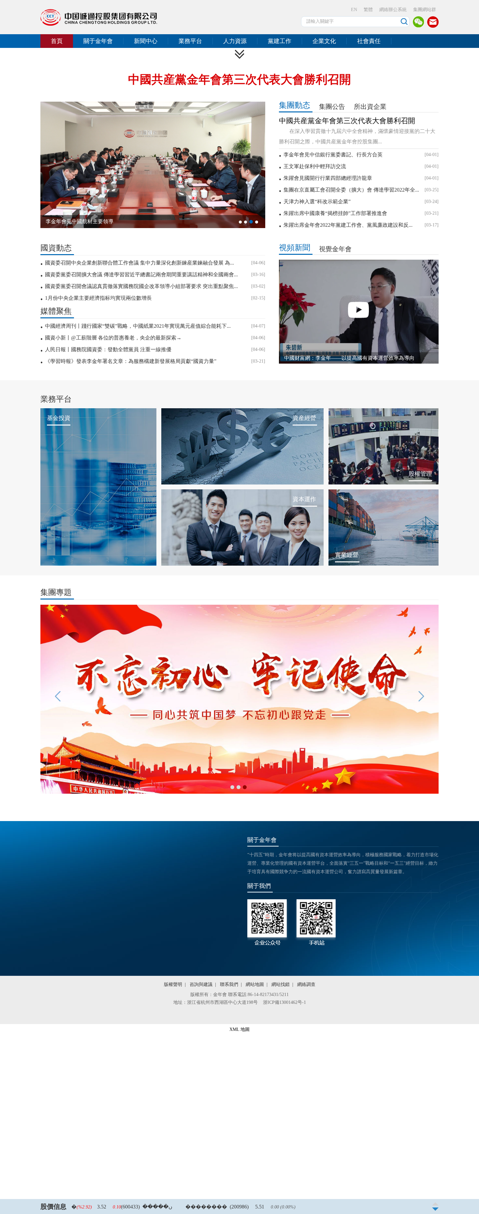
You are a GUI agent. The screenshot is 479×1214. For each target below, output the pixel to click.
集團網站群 (424, 9)
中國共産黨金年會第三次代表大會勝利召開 (239, 79)
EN (354, 9)
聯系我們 (229, 984)
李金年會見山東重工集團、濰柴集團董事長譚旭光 (103, 221)
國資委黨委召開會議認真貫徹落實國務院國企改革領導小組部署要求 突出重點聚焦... (141, 286)
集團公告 (332, 106)
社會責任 (369, 41)
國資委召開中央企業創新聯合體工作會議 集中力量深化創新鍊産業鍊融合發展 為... (139, 263)
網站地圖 (255, 984)
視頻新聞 (294, 247)
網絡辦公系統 (393, 9)
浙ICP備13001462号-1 (284, 1002)
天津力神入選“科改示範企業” (317, 201)
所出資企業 (370, 106)
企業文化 (324, 41)
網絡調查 (306, 984)
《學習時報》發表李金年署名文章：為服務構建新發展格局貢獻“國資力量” (130, 361)
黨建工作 (279, 41)
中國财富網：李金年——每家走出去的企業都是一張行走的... (353, 358)
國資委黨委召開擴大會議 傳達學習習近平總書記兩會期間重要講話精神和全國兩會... (141, 274)
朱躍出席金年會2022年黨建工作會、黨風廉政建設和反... (348, 225)
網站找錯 (280, 984)
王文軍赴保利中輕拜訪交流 (314, 166)
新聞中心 (145, 41)
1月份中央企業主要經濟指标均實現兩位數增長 (98, 298)
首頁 (57, 41)
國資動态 (56, 248)
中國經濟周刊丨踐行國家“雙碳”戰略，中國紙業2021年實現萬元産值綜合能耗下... (138, 326)
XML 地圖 (239, 1029)
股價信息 (53, 1206)
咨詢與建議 (201, 984)
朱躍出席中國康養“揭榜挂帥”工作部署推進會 (335, 213)
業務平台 (190, 41)
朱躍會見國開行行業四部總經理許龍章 (327, 178)
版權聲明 (173, 984)
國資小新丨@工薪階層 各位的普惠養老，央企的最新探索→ (113, 337)
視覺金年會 (335, 249)
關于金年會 (98, 41)
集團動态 (294, 105)
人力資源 (235, 41)
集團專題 (56, 592)
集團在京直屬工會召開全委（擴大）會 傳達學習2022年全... (351, 190)
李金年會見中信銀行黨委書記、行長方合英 (333, 154)
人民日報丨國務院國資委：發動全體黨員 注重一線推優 (108, 349)
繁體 (368, 9)
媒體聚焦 (56, 311)
